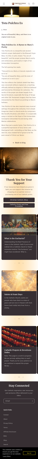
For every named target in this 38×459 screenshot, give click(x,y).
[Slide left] (15, 263)
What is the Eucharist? (14, 238)
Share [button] (5, 29)
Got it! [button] (29, 453)
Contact (6, 415)
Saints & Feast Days (13, 294)
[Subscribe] (32, 401)
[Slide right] (23, 263)
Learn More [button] (7, 456)
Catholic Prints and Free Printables (19, 205)
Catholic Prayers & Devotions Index (17, 351)
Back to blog (20, 143)
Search (6, 444)
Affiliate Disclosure (10, 432)
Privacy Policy (8, 423)
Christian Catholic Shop (19, 200)
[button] (4, 4)
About (5, 419)
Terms (6, 427)
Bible (5, 436)
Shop (5, 440)
